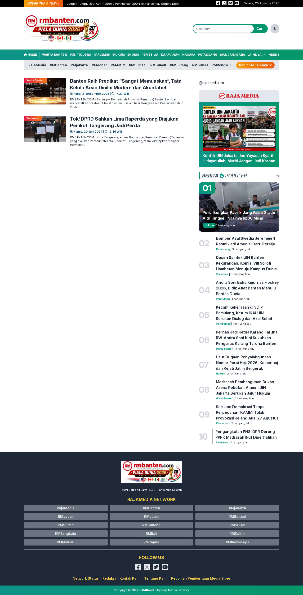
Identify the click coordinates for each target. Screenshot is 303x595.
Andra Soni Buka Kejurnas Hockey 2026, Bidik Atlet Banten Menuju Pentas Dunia (247, 288)
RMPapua (151, 542)
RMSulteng (179, 65)
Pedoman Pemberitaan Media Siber (200, 578)
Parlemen (102, 54)
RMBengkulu (222, 65)
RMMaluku (65, 542)
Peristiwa (150, 54)
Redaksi (109, 578)
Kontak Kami (130, 578)
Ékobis (133, 54)
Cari (259, 29)
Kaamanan (170, 54)
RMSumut (158, 65)
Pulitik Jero (80, 54)
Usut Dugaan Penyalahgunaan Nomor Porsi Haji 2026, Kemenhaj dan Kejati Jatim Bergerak (247, 363)
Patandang (207, 54)
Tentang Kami (155, 578)
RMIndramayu (237, 542)
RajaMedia (37, 65)
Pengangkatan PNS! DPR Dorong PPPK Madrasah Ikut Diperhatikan (246, 434)
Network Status (86, 578)
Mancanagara (232, 54)
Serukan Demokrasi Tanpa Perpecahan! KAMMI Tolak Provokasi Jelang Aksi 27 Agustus (247, 412)
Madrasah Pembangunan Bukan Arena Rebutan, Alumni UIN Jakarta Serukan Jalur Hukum (245, 387)
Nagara (189, 54)
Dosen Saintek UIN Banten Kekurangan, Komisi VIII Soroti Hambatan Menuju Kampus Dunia (246, 263)
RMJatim (118, 65)
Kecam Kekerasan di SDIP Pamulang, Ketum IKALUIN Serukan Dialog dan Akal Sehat (244, 313)
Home (32, 54)
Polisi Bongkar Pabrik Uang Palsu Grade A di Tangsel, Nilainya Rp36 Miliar (239, 215)
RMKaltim (237, 534)
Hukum (119, 54)
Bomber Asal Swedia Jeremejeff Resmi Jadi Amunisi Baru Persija (246, 241)
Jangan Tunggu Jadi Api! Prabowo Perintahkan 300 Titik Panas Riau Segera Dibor (123, 3)
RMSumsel (138, 65)
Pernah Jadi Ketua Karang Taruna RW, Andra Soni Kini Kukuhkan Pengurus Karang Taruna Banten (246, 338)
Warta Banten (54, 54)
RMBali (151, 534)
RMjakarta (79, 65)
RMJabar (99, 65)
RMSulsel (200, 65)
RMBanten (58, 65)
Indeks (273, 54)
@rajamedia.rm (211, 82)
